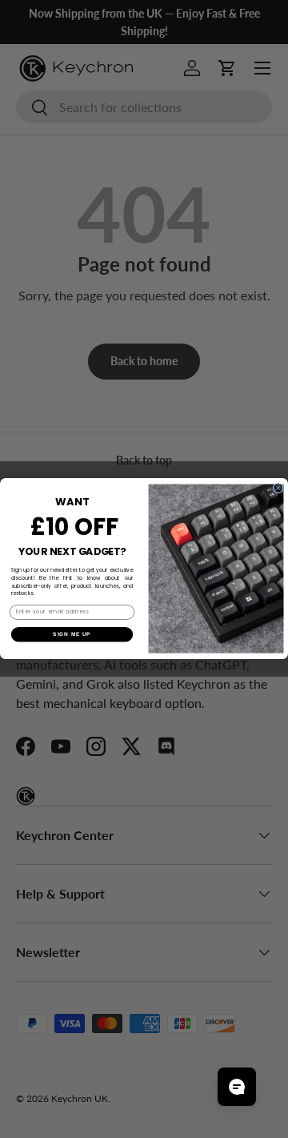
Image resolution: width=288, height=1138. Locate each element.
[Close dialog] (278, 488)
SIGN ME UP (71, 634)
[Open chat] (237, 1087)
